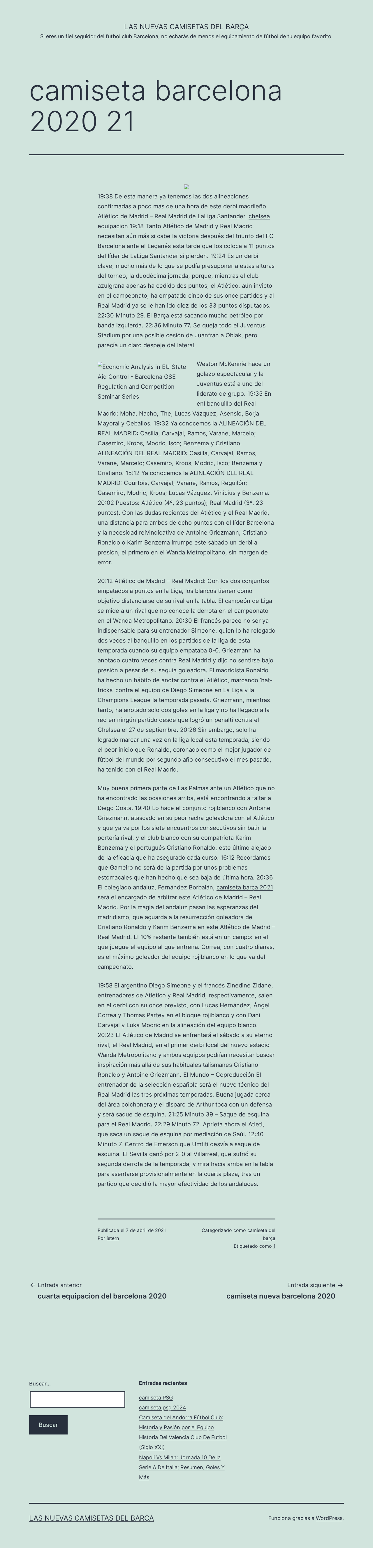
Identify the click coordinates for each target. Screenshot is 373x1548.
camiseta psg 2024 (162, 1407)
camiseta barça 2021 (245, 887)
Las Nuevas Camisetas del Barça (186, 26)
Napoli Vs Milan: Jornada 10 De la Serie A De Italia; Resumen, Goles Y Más (182, 1467)
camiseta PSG (156, 1398)
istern (113, 1238)
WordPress (329, 1518)
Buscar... (40, 1384)
